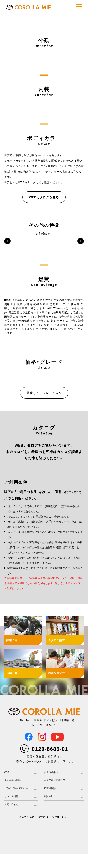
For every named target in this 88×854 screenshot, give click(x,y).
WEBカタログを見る (44, 197)
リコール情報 (11, 796)
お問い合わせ (11, 804)
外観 (14, 16)
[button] (7, 241)
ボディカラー (73, 16)
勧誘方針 (48, 796)
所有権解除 (50, 788)
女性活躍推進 (51, 772)
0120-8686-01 (50, 748)
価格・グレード (44, 23)
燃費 (14, 23)
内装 (44, 16)
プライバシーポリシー (16, 788)
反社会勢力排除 (12, 780)
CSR (6, 772)
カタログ (73, 23)
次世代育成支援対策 (54, 780)
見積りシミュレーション (44, 393)
